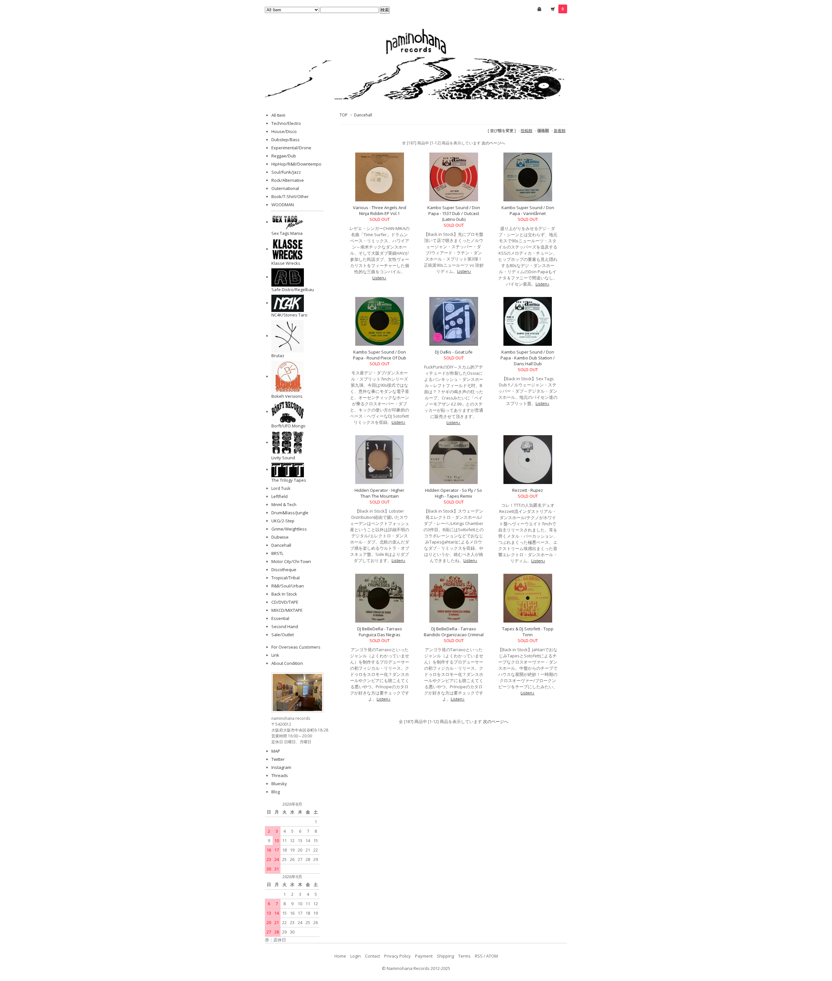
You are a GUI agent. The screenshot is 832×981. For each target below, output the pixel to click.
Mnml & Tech (283, 504)
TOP (343, 115)
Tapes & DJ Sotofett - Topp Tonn (527, 632)
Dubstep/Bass (285, 139)
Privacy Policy (397, 956)
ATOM (492, 956)
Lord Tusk (281, 488)
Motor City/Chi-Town (291, 561)
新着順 (560, 130)
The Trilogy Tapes (288, 480)
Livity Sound (283, 458)
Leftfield (279, 496)
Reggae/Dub (283, 156)
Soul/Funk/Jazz (286, 172)
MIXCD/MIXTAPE (287, 610)
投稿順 (526, 130)
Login (355, 956)
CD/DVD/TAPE (284, 602)
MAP (275, 751)
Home (340, 956)
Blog (275, 792)
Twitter (278, 759)
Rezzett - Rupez (527, 490)
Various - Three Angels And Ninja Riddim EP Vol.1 (379, 210)
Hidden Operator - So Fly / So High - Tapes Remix (453, 493)
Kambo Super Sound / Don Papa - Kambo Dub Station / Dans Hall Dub (527, 358)
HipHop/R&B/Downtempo (296, 164)
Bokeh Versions (287, 396)
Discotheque (283, 569)
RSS (479, 956)
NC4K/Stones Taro (289, 315)
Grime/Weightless (289, 529)
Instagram (281, 767)
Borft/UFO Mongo (288, 426)
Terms (464, 956)
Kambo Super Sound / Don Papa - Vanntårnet (527, 210)
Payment (424, 956)
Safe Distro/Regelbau (292, 289)
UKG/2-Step (282, 521)
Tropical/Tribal (285, 578)
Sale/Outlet (282, 635)
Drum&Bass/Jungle (289, 513)
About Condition (287, 663)
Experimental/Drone (291, 148)
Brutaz (277, 355)
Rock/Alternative (287, 180)
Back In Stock (284, 594)
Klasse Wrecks (285, 263)
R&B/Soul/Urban (287, 586)
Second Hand (284, 626)
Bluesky (279, 783)
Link (275, 655)
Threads (279, 775)
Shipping (445, 956)
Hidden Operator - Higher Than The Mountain (379, 493)
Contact (372, 956)
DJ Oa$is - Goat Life (454, 352)
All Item (278, 115)
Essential (280, 618)
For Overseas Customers (295, 647)
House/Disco (284, 131)
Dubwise (280, 537)
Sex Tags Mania (287, 233)
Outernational (285, 188)
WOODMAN (282, 205)
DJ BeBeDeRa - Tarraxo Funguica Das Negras (379, 632)
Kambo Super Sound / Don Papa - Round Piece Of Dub (379, 355)
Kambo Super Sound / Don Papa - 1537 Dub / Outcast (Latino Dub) (453, 213)
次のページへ (493, 143)
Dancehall (363, 115)
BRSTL (277, 553)
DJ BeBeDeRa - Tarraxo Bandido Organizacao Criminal (454, 632)
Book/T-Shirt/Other (290, 196)
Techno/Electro (286, 123)
